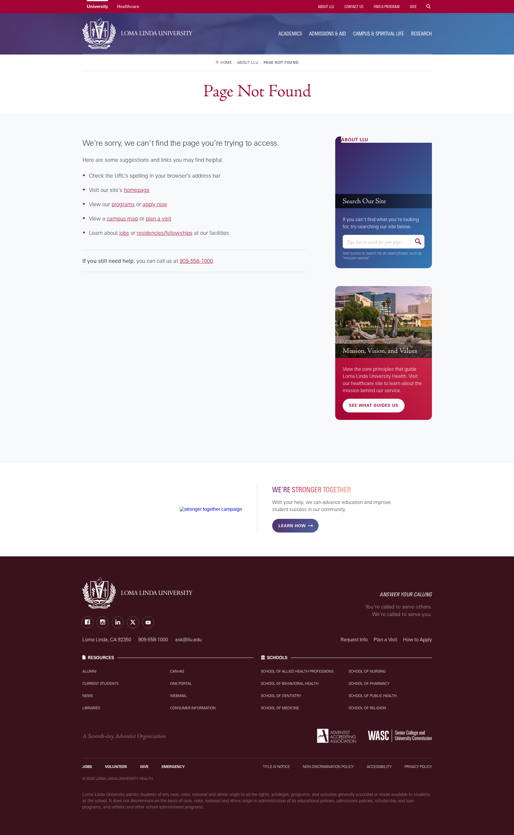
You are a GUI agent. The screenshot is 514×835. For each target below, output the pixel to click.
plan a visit (158, 218)
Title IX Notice (276, 766)
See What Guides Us (373, 405)
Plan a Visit (385, 639)
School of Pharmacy (369, 683)
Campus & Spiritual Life (378, 33)
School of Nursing (367, 671)
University (97, 6)
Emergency (173, 766)
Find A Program (386, 6)
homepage (137, 190)
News (87, 695)
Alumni (89, 671)
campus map (122, 218)
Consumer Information (193, 708)
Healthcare (128, 6)
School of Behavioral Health (290, 683)
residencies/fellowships (164, 232)
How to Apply (417, 639)
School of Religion (367, 708)
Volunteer (116, 766)
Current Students (100, 683)
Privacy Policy (418, 766)
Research (421, 33)
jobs (124, 232)
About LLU (325, 6)
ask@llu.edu (188, 639)
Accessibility (379, 766)
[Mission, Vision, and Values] (383, 322)
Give (413, 6)
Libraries (91, 708)
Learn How (292, 525)
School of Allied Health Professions (297, 671)
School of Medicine (280, 708)
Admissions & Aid (327, 33)
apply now (154, 204)
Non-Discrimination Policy (328, 766)
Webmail (178, 695)
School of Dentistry (281, 695)
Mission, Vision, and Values (380, 351)
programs (123, 204)
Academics (290, 33)
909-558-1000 (196, 260)
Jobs (87, 766)
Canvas (177, 671)
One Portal (181, 683)
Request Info (354, 639)
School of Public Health (373, 695)
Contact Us (353, 6)
